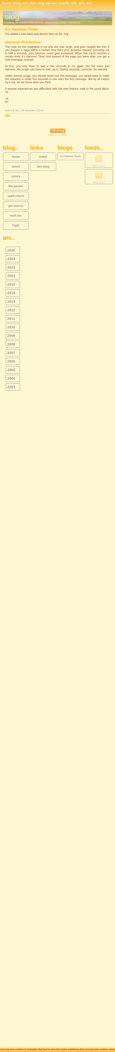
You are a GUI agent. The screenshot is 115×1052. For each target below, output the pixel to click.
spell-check (16, 196)
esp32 (64, 3)
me (89, 3)
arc (25, 3)
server (51, 3)
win (82, 3)
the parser (15, 186)
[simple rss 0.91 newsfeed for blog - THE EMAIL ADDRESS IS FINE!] (98, 158)
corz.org (57, 135)
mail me (16, 215)
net (74, 3)
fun (33, 3)
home (7, 3)
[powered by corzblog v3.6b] (57, 131)
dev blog (43, 166)
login (15, 225)
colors (15, 176)
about (16, 166)
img (41, 3)
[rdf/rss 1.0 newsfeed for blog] (98, 175)
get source (15, 205)
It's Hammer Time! (70, 156)
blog (17, 3)
